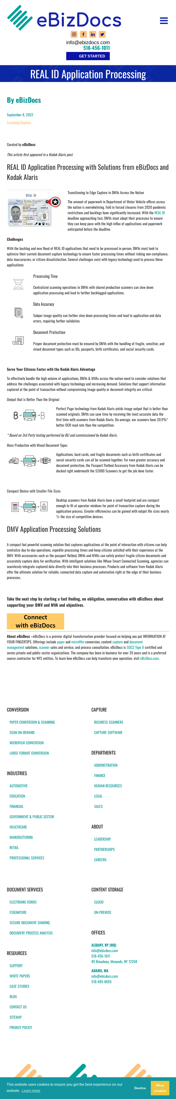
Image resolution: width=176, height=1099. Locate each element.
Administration (105, 765)
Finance (99, 775)
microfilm (77, 641)
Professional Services (27, 858)
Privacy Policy (21, 1027)
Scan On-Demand (22, 732)
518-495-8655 (101, 981)
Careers (100, 859)
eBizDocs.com (149, 658)
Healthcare (18, 827)
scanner (44, 647)
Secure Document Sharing (30, 922)
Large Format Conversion (29, 753)
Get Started (92, 56)
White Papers (20, 976)
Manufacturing (21, 837)
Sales (98, 806)
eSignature (18, 912)
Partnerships (104, 849)
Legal (98, 796)
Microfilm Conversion (27, 742)
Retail (14, 847)
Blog (13, 996)
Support (16, 965)
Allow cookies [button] (160, 1088)
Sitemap (16, 1017)
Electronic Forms (23, 902)
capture (118, 641)
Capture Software (108, 732)
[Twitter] (102, 34)
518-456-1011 (96, 47)
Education (17, 796)
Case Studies (19, 986)
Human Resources (108, 785)
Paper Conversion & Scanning (32, 722)
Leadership (102, 839)
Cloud (98, 902)
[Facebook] (83, 34)
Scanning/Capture (19, 122)
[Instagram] (74, 34)
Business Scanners (108, 722)
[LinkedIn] (92, 34)
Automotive (19, 785)
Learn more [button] (31, 1091)
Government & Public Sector (32, 816)
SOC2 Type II (135, 647)
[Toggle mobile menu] (164, 20)
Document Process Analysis (31, 933)
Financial (16, 806)
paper (61, 641)
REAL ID (159, 212)
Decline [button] (140, 1088)
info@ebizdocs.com (88, 42)
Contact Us (18, 1007)
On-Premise (102, 912)
